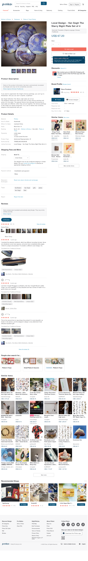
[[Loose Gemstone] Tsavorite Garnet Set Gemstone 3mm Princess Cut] (65, 384)
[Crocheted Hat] (79, 432)
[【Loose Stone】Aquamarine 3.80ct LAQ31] (51, 455)
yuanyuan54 (62, 467)
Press (48, 526)
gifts (34, 188)
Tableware (17, 19)
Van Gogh (27, 188)
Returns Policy (35, 535)
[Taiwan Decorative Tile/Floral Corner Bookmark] (51, 384)
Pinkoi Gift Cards (6, 528)
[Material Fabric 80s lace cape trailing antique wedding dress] (79, 384)
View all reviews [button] (41, 224)
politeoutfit (33, 444)
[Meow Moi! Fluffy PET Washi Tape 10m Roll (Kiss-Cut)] (79, 407)
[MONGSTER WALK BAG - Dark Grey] (8, 407)
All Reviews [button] (6, 220)
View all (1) (63, 68)
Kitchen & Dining (6, 19)
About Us (49, 523)
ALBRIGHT (62, 396)
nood (17, 419)
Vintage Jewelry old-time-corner (10, 467)
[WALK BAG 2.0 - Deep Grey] (36, 455)
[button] (57, 99)
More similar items (69, 166)
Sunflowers (18, 188)
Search (44, 3)
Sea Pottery (47, 444)
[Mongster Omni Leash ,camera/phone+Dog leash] (51, 407)
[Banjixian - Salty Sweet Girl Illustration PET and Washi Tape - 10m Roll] (22, 384)
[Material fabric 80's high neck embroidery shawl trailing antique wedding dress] (65, 407)
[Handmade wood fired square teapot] (51, 432)
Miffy (33, 6)
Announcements (36, 528)
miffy (36, 6)
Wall (3, 530)
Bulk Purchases (36, 526)
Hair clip (17, 6)
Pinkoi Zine (5, 526)
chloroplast (19, 467)
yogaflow (56, 136)
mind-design (33, 419)
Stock (52, 41)
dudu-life (65, 136)
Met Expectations (7, 269)
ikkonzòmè (76, 444)
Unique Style (18, 269)
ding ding (22, 6)
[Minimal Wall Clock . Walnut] (56, 148)
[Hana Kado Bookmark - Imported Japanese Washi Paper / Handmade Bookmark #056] (68, 125)
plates (40, 188)
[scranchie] (22, 407)
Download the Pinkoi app (73, 533)
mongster (32, 396)
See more (66, 117)
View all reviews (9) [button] (24, 349)
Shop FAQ (19, 526)
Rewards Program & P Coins (37, 538)
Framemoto (54, 159)
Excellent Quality (6, 301)
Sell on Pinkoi (63, 4)
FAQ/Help (34, 523)
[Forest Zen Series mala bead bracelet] (8, 432)
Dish (25, 190)
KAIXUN (18, 396)
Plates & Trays (27, 19)
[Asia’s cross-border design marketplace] (7, 4)
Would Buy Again (7, 304)
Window (4, 533)
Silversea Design (80, 136)
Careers (49, 533)
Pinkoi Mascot (50, 530)
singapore (28, 6)
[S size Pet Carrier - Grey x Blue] (36, 384)
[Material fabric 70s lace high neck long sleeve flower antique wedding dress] (8, 384)
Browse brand (67, 84)
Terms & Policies (36, 530)
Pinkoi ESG (50, 528)
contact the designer (29, 163)
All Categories (5, 523)
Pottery (34, 19)
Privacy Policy (35, 533)
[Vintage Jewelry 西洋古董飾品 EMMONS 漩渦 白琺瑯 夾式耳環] (8, 455)
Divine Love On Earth (7, 444)
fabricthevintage (5, 396)
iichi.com (49, 535)
